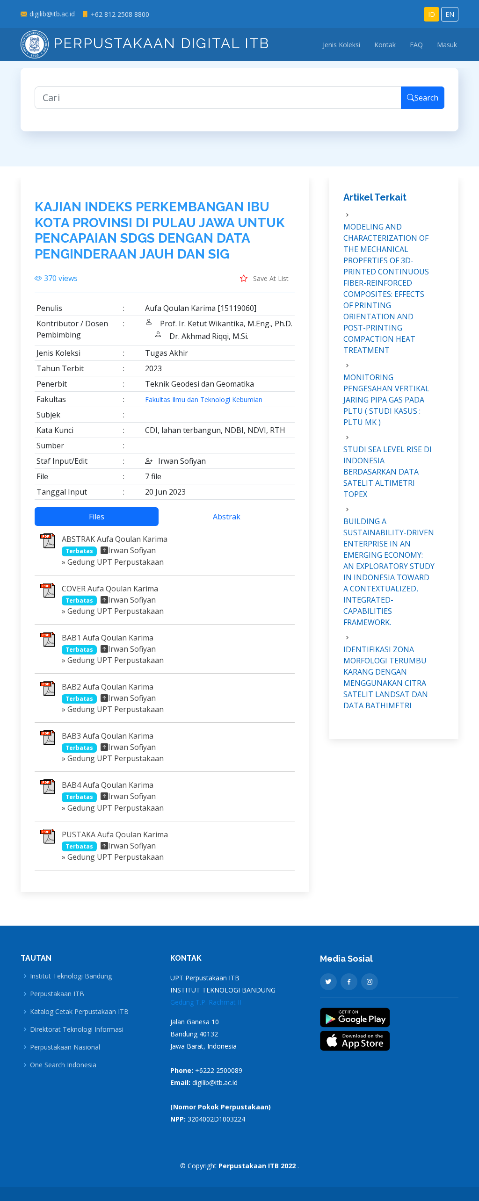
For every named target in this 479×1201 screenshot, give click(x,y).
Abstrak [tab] (226, 516)
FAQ (416, 44)
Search (426, 98)
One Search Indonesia (63, 1065)
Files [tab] (96, 516)
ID (431, 14)
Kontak (385, 44)
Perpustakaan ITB (57, 994)
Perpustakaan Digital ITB (159, 43)
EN (449, 14)
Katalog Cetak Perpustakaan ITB (79, 1011)
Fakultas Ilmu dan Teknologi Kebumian (203, 399)
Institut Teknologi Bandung (71, 976)
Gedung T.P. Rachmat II (205, 1002)
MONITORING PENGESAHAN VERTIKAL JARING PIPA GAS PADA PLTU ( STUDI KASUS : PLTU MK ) (386, 399)
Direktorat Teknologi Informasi (76, 1029)
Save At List (270, 278)
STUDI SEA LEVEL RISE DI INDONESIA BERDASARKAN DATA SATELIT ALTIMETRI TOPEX (387, 471)
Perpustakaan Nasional (65, 1047)
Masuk (447, 44)
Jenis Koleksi (341, 44)
